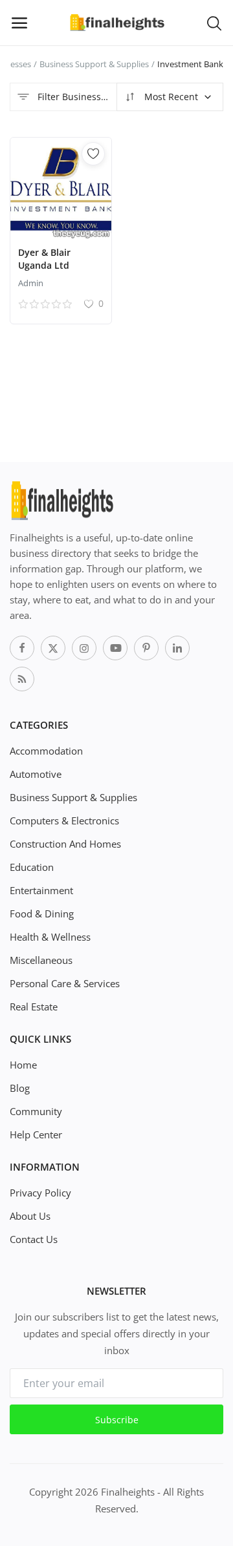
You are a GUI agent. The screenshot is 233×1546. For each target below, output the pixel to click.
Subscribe (117, 1420)
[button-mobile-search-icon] (214, 22)
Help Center (36, 1134)
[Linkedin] (177, 648)
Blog (20, 1087)
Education (32, 867)
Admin (30, 283)
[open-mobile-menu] (19, 22)
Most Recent (170, 96)
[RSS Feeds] (22, 679)
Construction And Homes (65, 843)
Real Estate (34, 1006)
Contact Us (34, 1239)
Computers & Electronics (64, 820)
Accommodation (46, 750)
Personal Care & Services (65, 983)
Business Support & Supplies (94, 64)
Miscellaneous (41, 960)
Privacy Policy (40, 1192)
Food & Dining (42, 913)
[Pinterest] (146, 648)
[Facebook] (22, 648)
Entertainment (41, 890)
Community (36, 1111)
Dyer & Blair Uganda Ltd (44, 258)
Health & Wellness (50, 936)
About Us (30, 1215)
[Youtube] (115, 648)
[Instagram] (84, 648)
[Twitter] (53, 648)
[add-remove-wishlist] (93, 153)
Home (23, 1064)
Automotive (35, 774)
